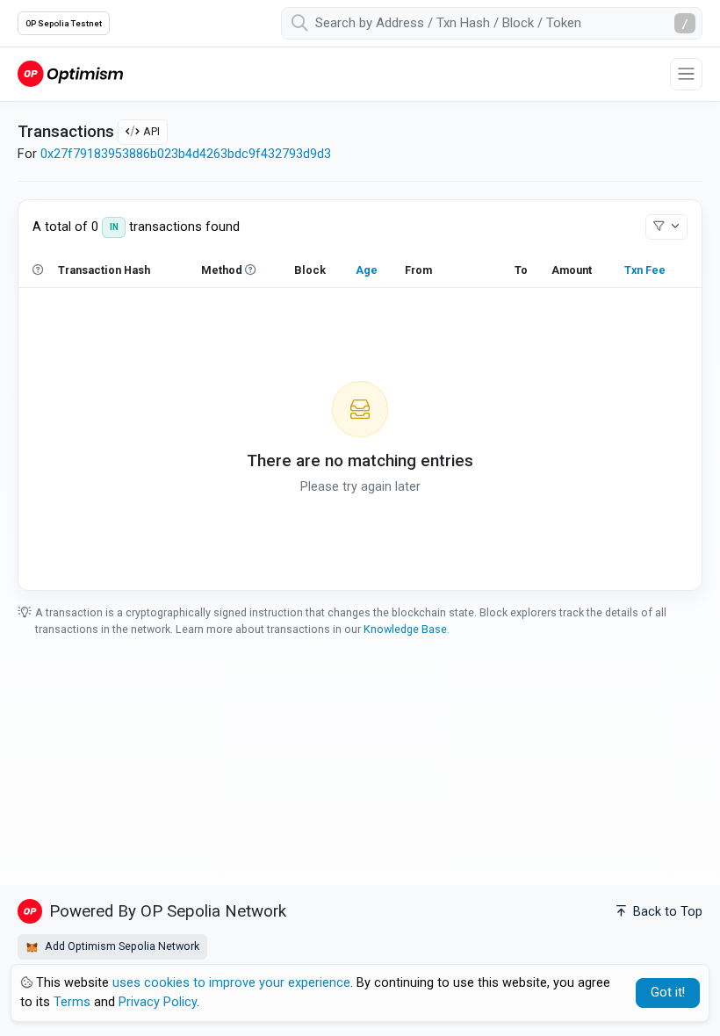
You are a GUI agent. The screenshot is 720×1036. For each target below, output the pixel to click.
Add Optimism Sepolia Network (120, 946)
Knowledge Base (405, 629)
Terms (72, 1002)
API (151, 131)
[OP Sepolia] (70, 73)
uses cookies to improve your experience (231, 982)
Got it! (668, 992)
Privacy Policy (158, 1002)
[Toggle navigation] (686, 74)
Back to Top (666, 911)
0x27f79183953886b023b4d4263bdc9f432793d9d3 (185, 154)
